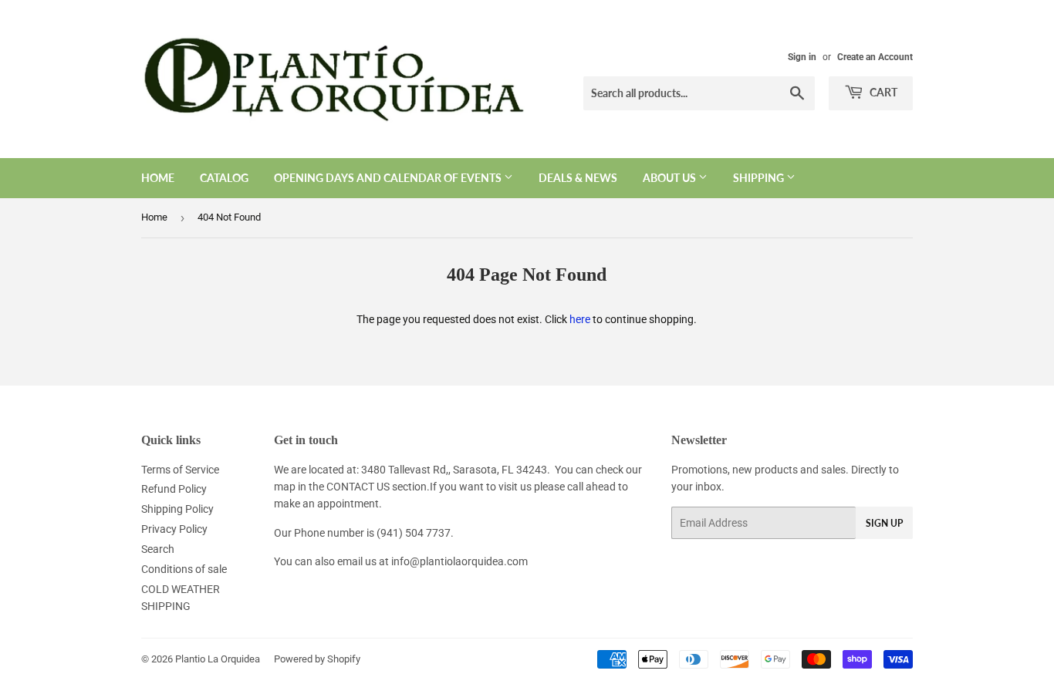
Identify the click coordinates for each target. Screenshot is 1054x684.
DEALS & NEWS (578, 177)
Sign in (802, 57)
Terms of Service (180, 469)
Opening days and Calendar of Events (389, 177)
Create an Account (875, 57)
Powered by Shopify (317, 659)
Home (157, 177)
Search (157, 549)
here (579, 319)
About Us (670, 177)
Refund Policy (174, 489)
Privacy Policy (174, 529)
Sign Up (884, 523)
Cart (882, 92)
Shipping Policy (177, 509)
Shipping (759, 177)
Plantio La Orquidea (217, 659)
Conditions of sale (184, 569)
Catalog (224, 177)
